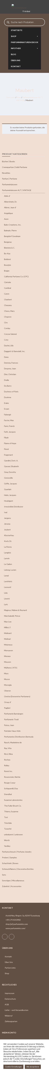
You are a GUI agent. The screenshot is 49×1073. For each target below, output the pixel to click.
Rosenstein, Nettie (12, 777)
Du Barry (7, 386)
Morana (7, 656)
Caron (6, 294)
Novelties (6, 173)
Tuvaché (7, 829)
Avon (6, 219)
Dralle (6, 380)
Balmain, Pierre (10, 230)
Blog (13, 54)
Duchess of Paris (11, 391)
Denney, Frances (11, 363)
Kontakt (16, 66)
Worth (7, 840)
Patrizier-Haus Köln (12, 731)
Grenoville (8, 478)
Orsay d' (7, 702)
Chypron (7, 317)
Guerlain (7, 489)
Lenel (6, 575)
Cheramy (8, 305)
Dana (6, 357)
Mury (6, 673)
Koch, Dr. (8, 541)
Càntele (7, 282)
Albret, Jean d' (10, 207)
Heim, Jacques (10, 495)
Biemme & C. (9, 248)
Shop (13, 36)
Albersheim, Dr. (10, 202)
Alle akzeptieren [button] (32, 1067)
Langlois (7, 552)
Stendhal (8, 794)
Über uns (15, 60)
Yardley (7, 846)
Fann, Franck (9, 426)
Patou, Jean (9, 725)
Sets (4, 875)
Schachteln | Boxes (10, 863)
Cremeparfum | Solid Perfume (14, 167)
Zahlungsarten (11, 1021)
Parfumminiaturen (9, 184)
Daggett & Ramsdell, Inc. (14, 351)
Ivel (5, 512)
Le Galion (8, 564)
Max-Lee (7, 621)
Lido (6, 593)
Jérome (7, 524)
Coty (6, 340)
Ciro (6, 322)
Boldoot (7, 259)
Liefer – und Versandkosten (16, 1010)
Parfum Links (10, 968)
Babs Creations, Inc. (12, 225)
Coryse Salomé (10, 334)
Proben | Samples (9, 857)
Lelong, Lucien (10, 570)
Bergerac (8, 242)
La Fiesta (8, 547)
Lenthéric (8, 581)
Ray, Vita (7, 748)
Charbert (8, 299)
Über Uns (9, 962)
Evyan (6, 409)
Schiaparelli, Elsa (11, 788)
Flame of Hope (10, 443)
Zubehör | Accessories (11, 886)
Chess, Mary (9, 311)
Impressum (9, 993)
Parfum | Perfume (9, 179)
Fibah (6, 437)
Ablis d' (7, 196)
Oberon (7, 690)
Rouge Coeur (9, 783)
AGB (7, 1004)
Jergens (7, 518)
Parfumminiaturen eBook (24, 42)
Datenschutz (10, 999)
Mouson (7, 662)
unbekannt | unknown (13, 834)
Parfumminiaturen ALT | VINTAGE (16, 190)
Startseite (16, 30)
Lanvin (7, 558)
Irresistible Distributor (13, 506)
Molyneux (8, 644)
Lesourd (7, 587)
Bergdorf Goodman (12, 236)
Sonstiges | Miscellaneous (13, 880)
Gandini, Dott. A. (11, 460)
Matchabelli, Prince (12, 616)
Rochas (7, 760)
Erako (6, 403)
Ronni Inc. (8, 771)
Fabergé (7, 414)
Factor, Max (9, 420)
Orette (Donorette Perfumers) (17, 696)
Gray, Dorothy (10, 472)
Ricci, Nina (8, 754)
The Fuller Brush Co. (12, 806)
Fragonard (8, 455)
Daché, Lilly (8, 345)
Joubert (7, 529)
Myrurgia (8, 685)
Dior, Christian (10, 374)
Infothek (16, 48)
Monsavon (8, 650)
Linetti (7, 598)
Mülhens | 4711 (10, 667)
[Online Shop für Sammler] (24, 6)
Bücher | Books (8, 161)
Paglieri (7, 708)
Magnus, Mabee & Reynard (15, 610)
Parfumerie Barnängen (13, 714)
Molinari (7, 639)
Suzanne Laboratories (13, 800)
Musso (7, 679)
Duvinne (7, 397)
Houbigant (8, 501)
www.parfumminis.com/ (15, 928)
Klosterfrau (9, 535)
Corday (7, 328)
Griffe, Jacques (10, 483)
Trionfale (8, 823)
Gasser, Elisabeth (11, 466)
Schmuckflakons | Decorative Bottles (18, 869)
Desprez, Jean (10, 368)
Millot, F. (7, 627)
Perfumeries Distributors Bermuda (18, 737)
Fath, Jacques (10, 432)
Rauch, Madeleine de (13, 742)
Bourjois (7, 265)
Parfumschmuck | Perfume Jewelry (16, 852)
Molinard (7, 633)
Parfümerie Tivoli (11, 719)
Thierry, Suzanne (11, 811)
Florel (6, 449)
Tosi (6, 817)
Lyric (6, 604)
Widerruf (8, 1016)
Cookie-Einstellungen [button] (13, 1067)
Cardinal (7, 288)
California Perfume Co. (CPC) (16, 276)
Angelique (8, 213)
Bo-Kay (7, 253)
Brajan (6, 271)
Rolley (6, 765)
